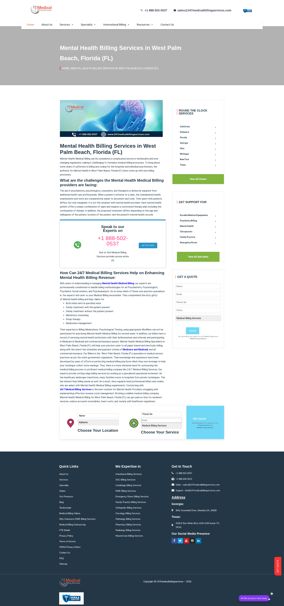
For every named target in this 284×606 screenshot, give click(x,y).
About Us (46, 24)
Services (65, 24)
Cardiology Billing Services (128, 485)
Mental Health (187, 226)
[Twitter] (180, 540)
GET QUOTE (277, 566)
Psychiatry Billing (188, 220)
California (185, 126)
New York (184, 159)
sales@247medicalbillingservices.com (204, 10)
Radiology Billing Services (128, 530)
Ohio (182, 148)
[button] (148, 245)
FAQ (61, 558)
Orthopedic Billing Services (129, 507)
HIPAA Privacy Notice (198, 339)
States (62, 491)
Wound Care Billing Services (129, 536)
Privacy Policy (208, 336)
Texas (183, 165)
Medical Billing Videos (69, 513)
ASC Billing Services (125, 479)
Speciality (86, 24)
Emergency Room (188, 242)
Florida (183, 137)
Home (30, 24)
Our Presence (66, 496)
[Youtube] (186, 540)
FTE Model (64, 530)
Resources (143, 24)
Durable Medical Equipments (194, 215)
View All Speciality (198, 256)
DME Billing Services (126, 491)
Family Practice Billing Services (131, 502)
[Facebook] (174, 540)
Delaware (184, 132)
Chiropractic (186, 231)
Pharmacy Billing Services (128, 524)
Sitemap (63, 564)
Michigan (184, 154)
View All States (198, 179)
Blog (61, 502)
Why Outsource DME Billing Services (77, 519)
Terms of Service (67, 541)
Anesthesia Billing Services (129, 474)
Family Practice (187, 237)
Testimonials (65, 507)
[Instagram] (192, 540)
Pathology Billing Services (128, 519)
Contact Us (167, 24)
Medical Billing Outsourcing (72, 524)
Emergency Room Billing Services (132, 496)
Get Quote (199, 418)
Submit (192, 330)
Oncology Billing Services (128, 513)
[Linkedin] (198, 540)
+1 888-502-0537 (156, 10)
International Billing (114, 24)
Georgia (184, 143)
